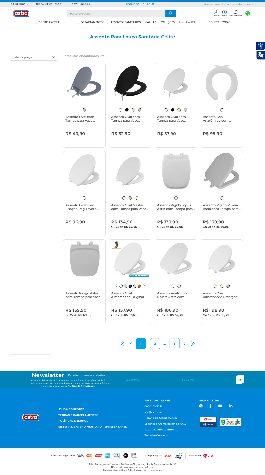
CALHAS (150, 22)
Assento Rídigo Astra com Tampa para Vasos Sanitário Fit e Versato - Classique (83, 295)
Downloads (80, 4)
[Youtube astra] (220, 406)
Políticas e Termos (73, 420)
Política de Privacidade (81, 386)
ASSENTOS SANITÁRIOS (126, 22)
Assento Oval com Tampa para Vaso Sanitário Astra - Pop (81, 118)
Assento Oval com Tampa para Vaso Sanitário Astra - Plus (127, 118)
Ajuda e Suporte (71, 409)
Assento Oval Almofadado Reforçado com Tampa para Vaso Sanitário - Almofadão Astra (221, 295)
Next (144, 285)
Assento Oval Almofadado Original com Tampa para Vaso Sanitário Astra (128, 295)
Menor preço (23, 57)
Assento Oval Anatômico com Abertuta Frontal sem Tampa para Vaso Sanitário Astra (220, 118)
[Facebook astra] (210, 406)
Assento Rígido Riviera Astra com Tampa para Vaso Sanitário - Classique (220, 207)
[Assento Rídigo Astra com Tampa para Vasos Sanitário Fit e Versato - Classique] (84, 259)
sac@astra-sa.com (156, 412)
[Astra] (21, 13)
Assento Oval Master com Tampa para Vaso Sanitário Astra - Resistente (128, 207)
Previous (116, 285)
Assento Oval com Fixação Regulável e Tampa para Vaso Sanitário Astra (80, 207)
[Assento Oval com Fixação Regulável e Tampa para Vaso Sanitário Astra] (84, 171)
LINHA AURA (187, 22)
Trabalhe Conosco (48, 4)
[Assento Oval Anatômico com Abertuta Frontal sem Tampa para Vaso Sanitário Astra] (222, 83)
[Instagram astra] (201, 406)
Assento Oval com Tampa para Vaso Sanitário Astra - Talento (176, 118)
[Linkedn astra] (230, 406)
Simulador (18, 4)
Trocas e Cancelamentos (78, 415)
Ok (240, 379)
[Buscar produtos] (170, 13)
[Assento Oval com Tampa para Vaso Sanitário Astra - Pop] (84, 83)
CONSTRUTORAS (219, 22)
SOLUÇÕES (167, 22)
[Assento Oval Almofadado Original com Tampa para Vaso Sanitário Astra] (130, 259)
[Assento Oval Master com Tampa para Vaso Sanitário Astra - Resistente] (130, 171)
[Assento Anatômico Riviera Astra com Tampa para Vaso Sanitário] (176, 259)
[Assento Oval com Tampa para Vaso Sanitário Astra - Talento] (176, 83)
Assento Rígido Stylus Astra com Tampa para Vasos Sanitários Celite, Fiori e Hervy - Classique (176, 207)
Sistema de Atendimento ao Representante (92, 426)
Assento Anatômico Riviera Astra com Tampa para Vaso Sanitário (172, 295)
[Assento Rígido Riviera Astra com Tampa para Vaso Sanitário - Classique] (222, 171)
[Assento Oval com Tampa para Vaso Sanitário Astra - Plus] (130, 83)
